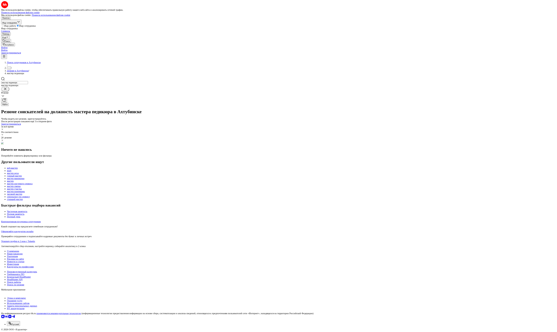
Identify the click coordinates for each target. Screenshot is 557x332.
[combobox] (14, 82)
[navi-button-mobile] (4, 56)
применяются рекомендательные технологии (58, 313)
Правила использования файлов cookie (51, 15)
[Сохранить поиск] (4, 100)
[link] (6, 41)
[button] (4, 47)
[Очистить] (5, 89)
